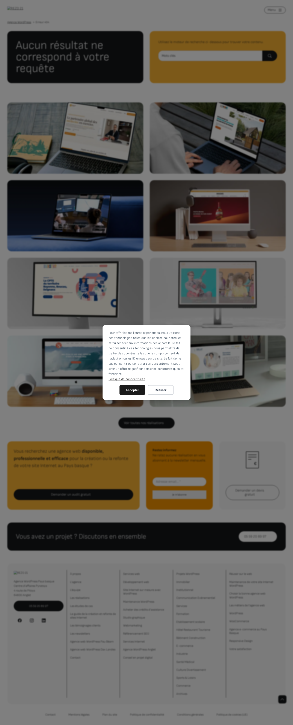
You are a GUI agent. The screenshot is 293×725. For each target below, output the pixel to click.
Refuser (160, 390)
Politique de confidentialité (127, 379)
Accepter (132, 390)
